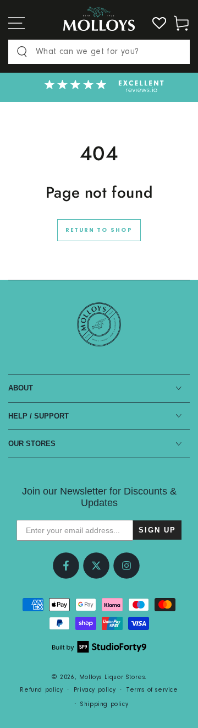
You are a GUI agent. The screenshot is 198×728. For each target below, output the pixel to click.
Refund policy (41, 690)
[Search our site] (22, 51)
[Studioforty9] (99, 647)
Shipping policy (104, 704)
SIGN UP (157, 530)
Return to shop (99, 230)
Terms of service (152, 690)
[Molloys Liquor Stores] (99, 324)
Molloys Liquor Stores (112, 677)
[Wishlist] (159, 23)
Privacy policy (95, 690)
